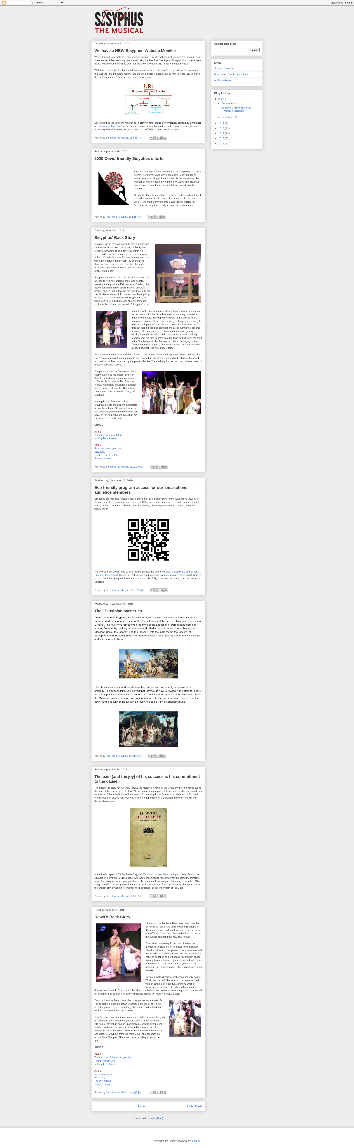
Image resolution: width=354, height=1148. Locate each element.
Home (141, 1106)
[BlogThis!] (154, 138)
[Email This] (151, 138)
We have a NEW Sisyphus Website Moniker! (136, 50)
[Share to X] (158, 138)
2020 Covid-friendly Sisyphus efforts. (129, 158)
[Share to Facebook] (161, 138)
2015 (221, 143)
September (228, 117)
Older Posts (194, 1106)
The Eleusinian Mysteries (118, 611)
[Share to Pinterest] (165, 138)
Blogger (195, 1140)
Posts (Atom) (156, 1118)
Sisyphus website (224, 68)
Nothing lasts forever (105, 438)
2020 (221, 98)
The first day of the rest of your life (112, 1057)
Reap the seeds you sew (107, 448)
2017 (221, 133)
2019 (221, 123)
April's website (222, 80)
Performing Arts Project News (231, 74)
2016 (221, 138)
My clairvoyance (103, 1074)
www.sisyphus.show (110, 126)
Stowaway (99, 451)
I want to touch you (104, 1060)
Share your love (102, 458)
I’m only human (102, 1080)
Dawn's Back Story (112, 917)
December (227, 103)
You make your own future (108, 435)
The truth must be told (106, 455)
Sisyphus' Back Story (114, 237)
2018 (221, 128)
